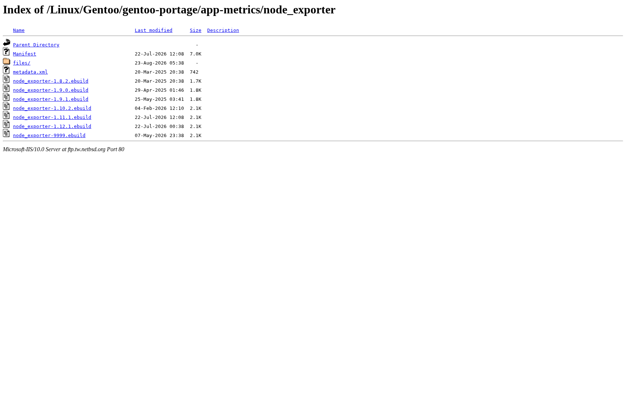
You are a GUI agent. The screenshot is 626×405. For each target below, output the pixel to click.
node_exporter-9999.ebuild (49, 135)
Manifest (24, 54)
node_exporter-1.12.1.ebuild (52, 126)
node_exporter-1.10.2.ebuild (52, 108)
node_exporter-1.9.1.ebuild (50, 99)
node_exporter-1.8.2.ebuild (50, 81)
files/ (21, 63)
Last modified (153, 30)
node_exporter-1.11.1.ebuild (52, 117)
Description (223, 30)
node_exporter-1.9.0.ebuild (50, 90)
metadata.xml (30, 72)
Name (19, 30)
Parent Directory (36, 44)
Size (195, 30)
